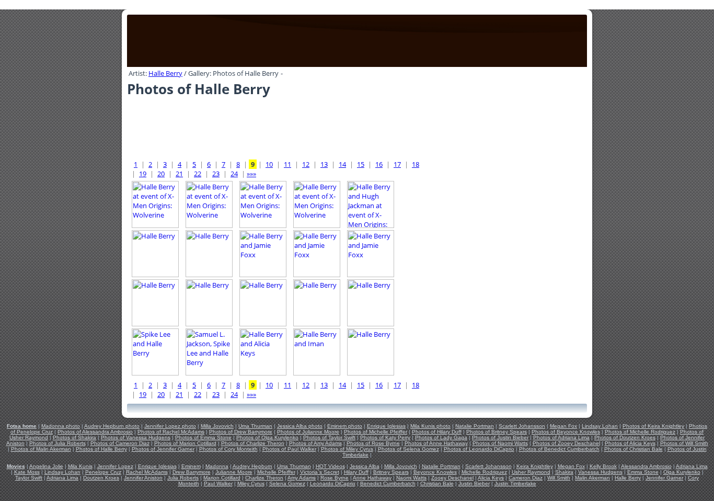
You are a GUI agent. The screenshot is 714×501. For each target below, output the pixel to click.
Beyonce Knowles (435, 472)
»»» (251, 173)
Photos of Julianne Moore (308, 432)
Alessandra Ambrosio (646, 466)
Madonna (216, 466)
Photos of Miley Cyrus (347, 449)
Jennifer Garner (664, 478)
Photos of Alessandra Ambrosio (95, 432)
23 (216, 173)
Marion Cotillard (221, 478)
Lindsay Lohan (600, 426)
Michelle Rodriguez (484, 472)
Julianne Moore (233, 472)
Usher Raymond (531, 472)
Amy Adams (301, 478)
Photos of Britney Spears (496, 432)
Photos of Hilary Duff (437, 432)
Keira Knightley (534, 466)
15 (360, 164)
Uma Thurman (255, 426)
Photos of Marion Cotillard (185, 443)
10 (269, 164)
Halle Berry (165, 73)
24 (234, 173)
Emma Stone (643, 472)
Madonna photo (60, 426)
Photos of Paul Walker (289, 449)
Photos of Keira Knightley (653, 426)
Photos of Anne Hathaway (436, 443)
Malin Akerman (592, 478)
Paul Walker (218, 483)
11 (287, 164)
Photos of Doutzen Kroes (624, 437)
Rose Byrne (334, 478)
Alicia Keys (491, 478)
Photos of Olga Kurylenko (267, 437)
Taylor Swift (28, 478)
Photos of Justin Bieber (500, 437)
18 (415, 164)
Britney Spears (391, 472)
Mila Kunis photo (430, 426)
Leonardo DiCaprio (332, 483)
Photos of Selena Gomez (408, 449)
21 (179, 173)
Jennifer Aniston (143, 478)
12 (305, 164)
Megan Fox (563, 426)
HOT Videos (330, 466)
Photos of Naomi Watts (500, 443)
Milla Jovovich (217, 426)
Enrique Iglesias (386, 426)
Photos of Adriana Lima (561, 437)
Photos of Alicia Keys (630, 443)
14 (342, 164)
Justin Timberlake (515, 483)
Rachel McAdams (147, 472)
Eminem (191, 466)
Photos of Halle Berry (101, 449)
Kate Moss (27, 472)
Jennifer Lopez (115, 466)
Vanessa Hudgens (600, 472)
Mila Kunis (80, 466)
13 (324, 164)
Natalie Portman (474, 426)
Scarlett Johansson (522, 426)
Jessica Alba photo (300, 426)
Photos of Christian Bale (633, 449)
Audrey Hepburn (252, 466)
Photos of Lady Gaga (441, 437)
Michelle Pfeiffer (276, 472)
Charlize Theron (264, 478)
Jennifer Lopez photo (170, 426)
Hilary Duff (356, 472)
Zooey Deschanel (452, 478)
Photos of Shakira (74, 437)
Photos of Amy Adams (315, 443)
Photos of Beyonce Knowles (566, 432)
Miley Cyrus (250, 483)
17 (397, 164)
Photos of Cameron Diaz (119, 443)
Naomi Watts (411, 478)
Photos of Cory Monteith (228, 449)
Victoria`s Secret (319, 472)
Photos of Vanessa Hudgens (135, 437)
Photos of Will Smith (684, 443)
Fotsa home (22, 426)
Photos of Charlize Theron (252, 443)
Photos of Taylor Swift (329, 437)
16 (379, 164)
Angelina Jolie (46, 466)
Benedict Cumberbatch (388, 483)
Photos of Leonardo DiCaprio (479, 449)
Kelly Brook (603, 466)
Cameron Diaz (526, 478)
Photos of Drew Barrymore (240, 432)
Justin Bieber (474, 483)
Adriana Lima (692, 466)
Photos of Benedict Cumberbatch (559, 449)
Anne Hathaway (372, 478)
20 (161, 173)
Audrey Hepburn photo (112, 426)
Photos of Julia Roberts (57, 443)
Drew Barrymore (191, 472)
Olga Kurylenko (681, 472)
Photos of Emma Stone (203, 437)
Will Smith (558, 478)
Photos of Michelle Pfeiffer (375, 432)
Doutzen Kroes (101, 478)
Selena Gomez (287, 483)
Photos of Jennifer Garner (163, 449)
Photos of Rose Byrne (373, 443)
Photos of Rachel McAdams (170, 432)
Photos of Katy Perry (385, 437)
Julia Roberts (183, 478)
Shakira (564, 472)
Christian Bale (437, 483)
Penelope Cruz (103, 472)
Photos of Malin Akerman (41, 449)
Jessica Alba (364, 466)
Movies (16, 466)
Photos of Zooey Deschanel (566, 443)
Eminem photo (344, 426)
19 (142, 173)
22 (197, 173)
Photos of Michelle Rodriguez (640, 432)
